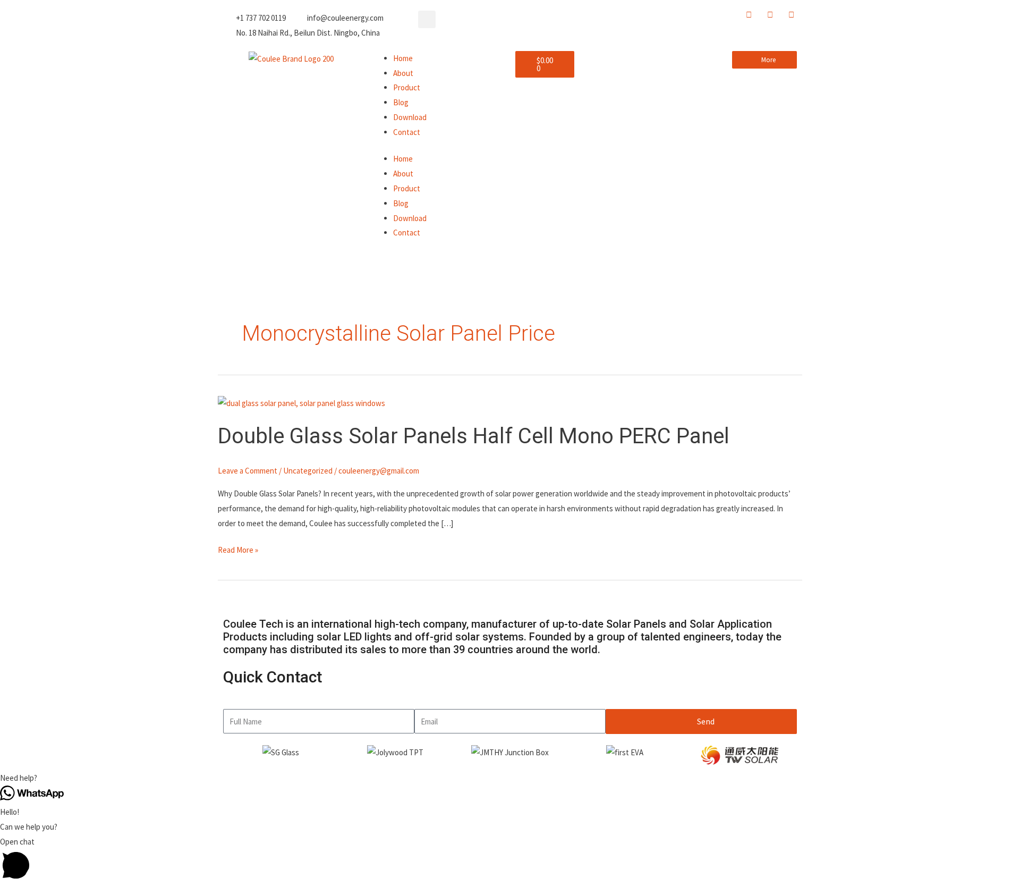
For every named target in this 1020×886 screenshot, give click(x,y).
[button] (427, 19)
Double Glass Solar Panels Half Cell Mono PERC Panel (473, 436)
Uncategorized (308, 471)
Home (403, 58)
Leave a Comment (247, 471)
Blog (401, 102)
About (403, 73)
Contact (406, 132)
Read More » (238, 549)
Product (406, 87)
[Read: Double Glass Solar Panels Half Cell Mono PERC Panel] (301, 402)
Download (410, 117)
